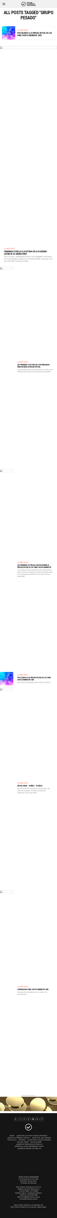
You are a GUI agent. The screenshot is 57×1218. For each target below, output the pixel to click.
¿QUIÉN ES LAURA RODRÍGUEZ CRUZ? (29, 1146)
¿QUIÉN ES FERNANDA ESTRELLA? (29, 1144)
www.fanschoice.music (28, 1199)
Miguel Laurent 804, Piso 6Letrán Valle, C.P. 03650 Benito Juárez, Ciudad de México (28, 1191)
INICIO (12, 1136)
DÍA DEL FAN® (22, 1142)
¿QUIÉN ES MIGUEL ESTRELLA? (29, 1148)
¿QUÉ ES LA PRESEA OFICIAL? (18, 1138)
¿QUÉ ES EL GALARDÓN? (41, 1138)
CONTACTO (12, 1140)
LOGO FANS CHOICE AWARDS (39, 1140)
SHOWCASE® (35, 1142)
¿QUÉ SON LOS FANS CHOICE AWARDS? (31, 1136)
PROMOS (22, 1140)
